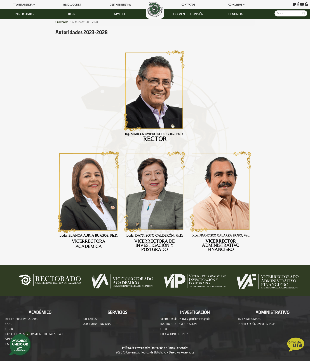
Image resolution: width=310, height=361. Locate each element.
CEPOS (164, 329)
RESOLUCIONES (72, 4)
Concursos (235, 4)
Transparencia (23, 4)
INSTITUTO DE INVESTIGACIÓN (178, 324)
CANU (8, 324)
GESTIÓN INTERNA (120, 4)
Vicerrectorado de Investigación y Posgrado (185, 319)
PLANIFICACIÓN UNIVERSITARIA (256, 324)
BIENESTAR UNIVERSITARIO (21, 319)
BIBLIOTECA (90, 319)
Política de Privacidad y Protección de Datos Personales (155, 348)
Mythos (120, 14)
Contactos (188, 4)
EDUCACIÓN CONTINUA (174, 334)
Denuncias (236, 14)
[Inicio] (156, 9)
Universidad (23, 14)
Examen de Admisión (188, 14)
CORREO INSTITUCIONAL (97, 324)
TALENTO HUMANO (249, 319)
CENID (9, 329)
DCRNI (72, 14)
